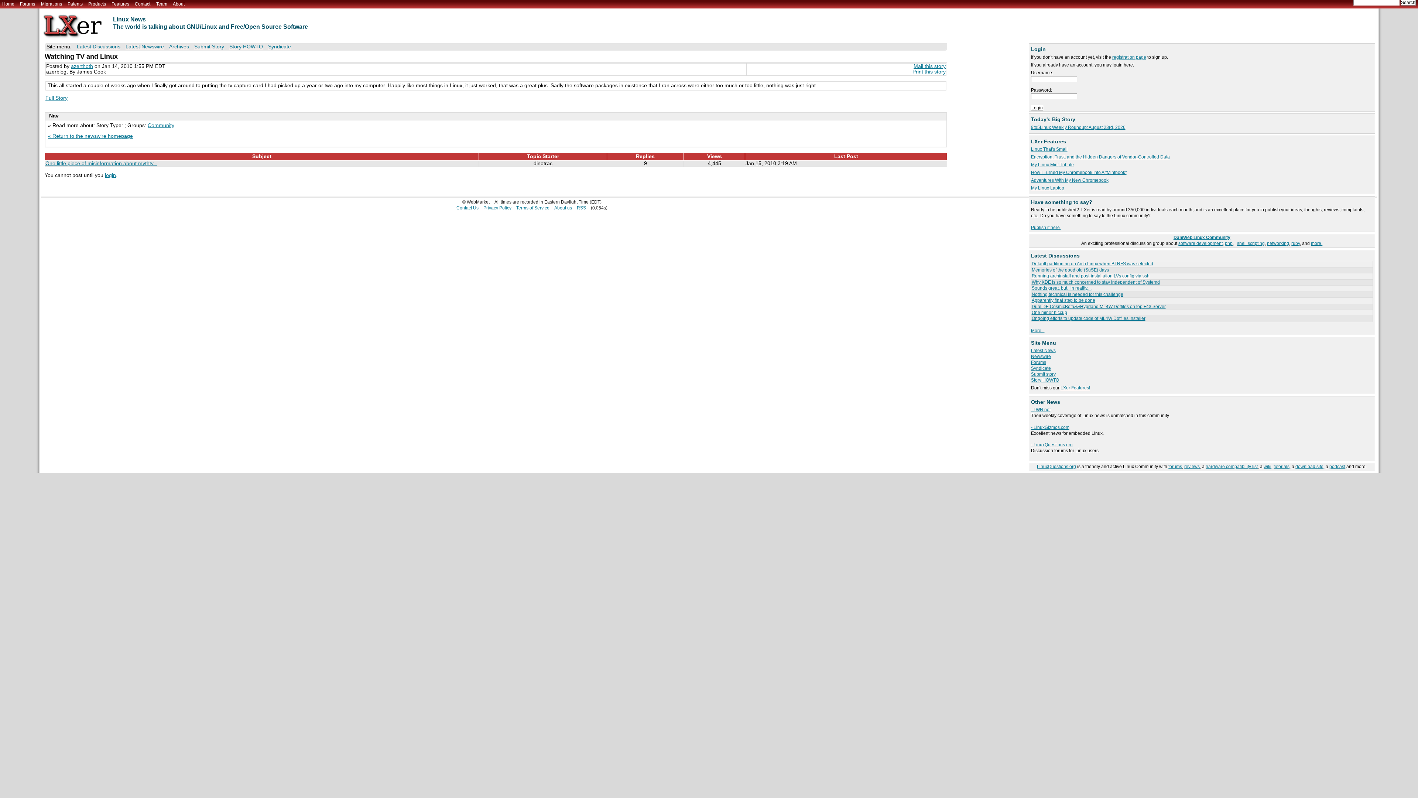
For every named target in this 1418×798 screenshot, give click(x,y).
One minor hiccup (1049, 312)
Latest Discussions (98, 47)
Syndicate (1041, 368)
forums (1175, 466)
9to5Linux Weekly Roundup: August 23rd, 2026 (1078, 127)
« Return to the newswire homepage (90, 136)
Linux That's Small (1049, 149)
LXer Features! (1075, 388)
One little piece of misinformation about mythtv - (101, 163)
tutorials (1281, 466)
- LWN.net (1041, 409)
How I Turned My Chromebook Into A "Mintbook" (1079, 172)
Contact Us (467, 208)
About (179, 4)
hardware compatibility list (1232, 466)
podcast (1337, 466)
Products (97, 4)
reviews (1192, 466)
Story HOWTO (1045, 380)
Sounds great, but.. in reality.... (1062, 288)
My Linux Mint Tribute (1052, 164)
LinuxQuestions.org (1056, 466)
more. (1316, 243)
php (1229, 243)
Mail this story (930, 66)
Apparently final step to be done (1063, 300)
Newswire (1041, 356)
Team (161, 4)
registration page (1129, 57)
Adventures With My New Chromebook (1070, 180)
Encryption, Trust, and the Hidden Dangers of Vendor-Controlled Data (1100, 157)
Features (120, 4)
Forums (27, 4)
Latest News (1043, 350)
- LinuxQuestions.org (1052, 444)
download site (1309, 466)
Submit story (1043, 374)
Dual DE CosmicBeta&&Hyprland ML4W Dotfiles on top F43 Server (1099, 306)
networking (1278, 243)
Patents (75, 4)
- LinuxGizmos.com (1050, 427)
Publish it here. (1046, 227)
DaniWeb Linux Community (1202, 237)
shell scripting (1251, 243)
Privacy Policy (497, 208)
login (110, 175)
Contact (142, 4)
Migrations (51, 4)
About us (563, 208)
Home (8, 4)
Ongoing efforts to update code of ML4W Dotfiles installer (1088, 318)
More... (1038, 330)
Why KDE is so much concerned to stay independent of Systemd (1096, 282)
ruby (1295, 243)
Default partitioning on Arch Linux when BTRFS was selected (1092, 263)
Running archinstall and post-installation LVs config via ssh (1091, 276)
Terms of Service (532, 208)
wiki (1267, 466)
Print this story (929, 72)
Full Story (56, 98)
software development (1200, 243)
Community (161, 125)
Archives (179, 47)
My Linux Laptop (1047, 188)
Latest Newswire (145, 47)
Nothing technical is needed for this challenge (1077, 294)
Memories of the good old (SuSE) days (1070, 270)
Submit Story (209, 47)
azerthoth (82, 66)
